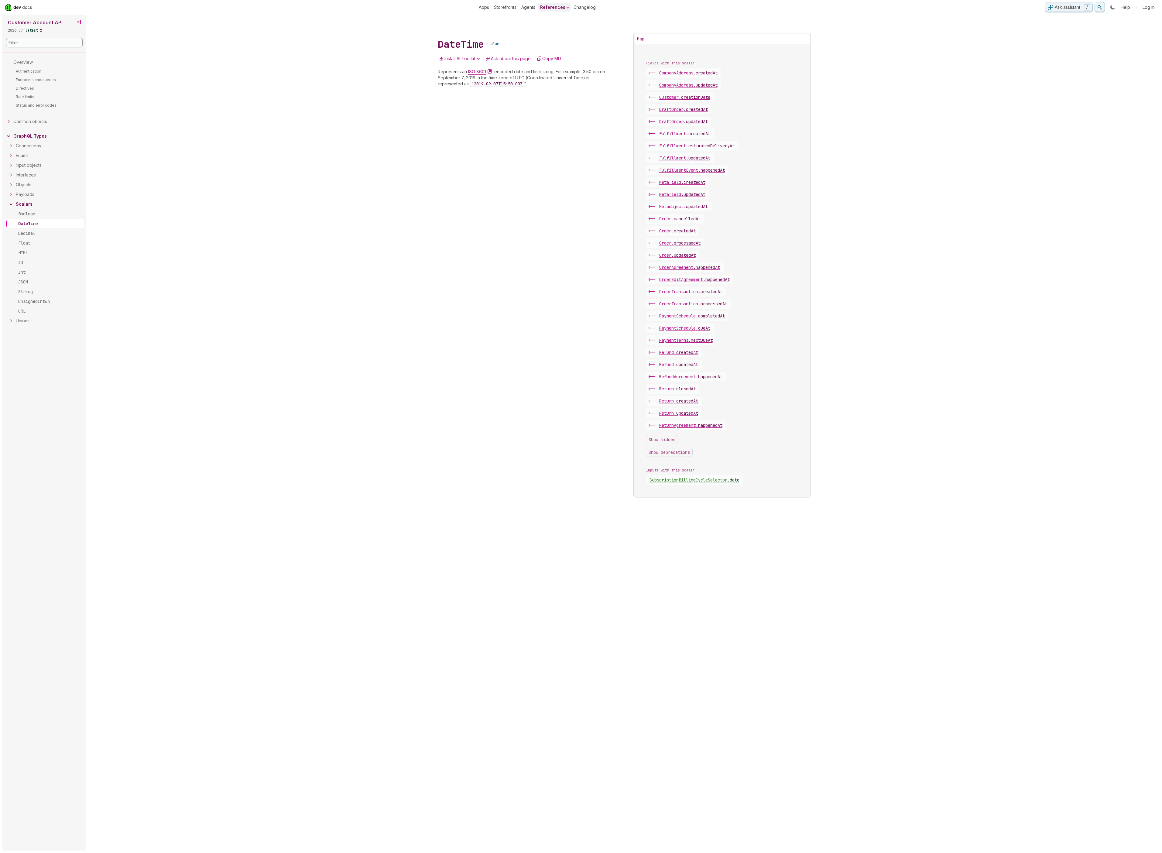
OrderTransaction (690, 291)
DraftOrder (683, 109)
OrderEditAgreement (694, 279)
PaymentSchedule (692, 316)
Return (677, 389)
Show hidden (662, 439)
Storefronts (505, 7)
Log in (1149, 7)
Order (680, 218)
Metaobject (683, 206)
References (552, 7)
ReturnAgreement (690, 425)
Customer (684, 97)
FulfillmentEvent (692, 170)
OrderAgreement (689, 267)
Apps (484, 7)
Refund (678, 352)
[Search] (1100, 7)
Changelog (585, 7)
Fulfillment (684, 133)
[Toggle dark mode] (1113, 7)
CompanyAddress (688, 73)
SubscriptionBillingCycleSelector (694, 480)
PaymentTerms (686, 340)
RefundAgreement (690, 376)
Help (1125, 7)
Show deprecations (669, 452)
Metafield (682, 182)
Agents (528, 7)
